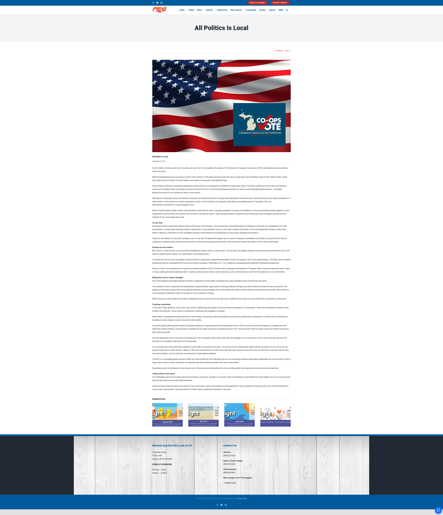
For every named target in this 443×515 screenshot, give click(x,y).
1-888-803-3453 (229, 483)
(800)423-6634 (229, 456)
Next (287, 51)
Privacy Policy (242, 498)
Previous (279, 51)
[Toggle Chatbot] (438, 510)
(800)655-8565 (229, 472)
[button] (287, 10)
